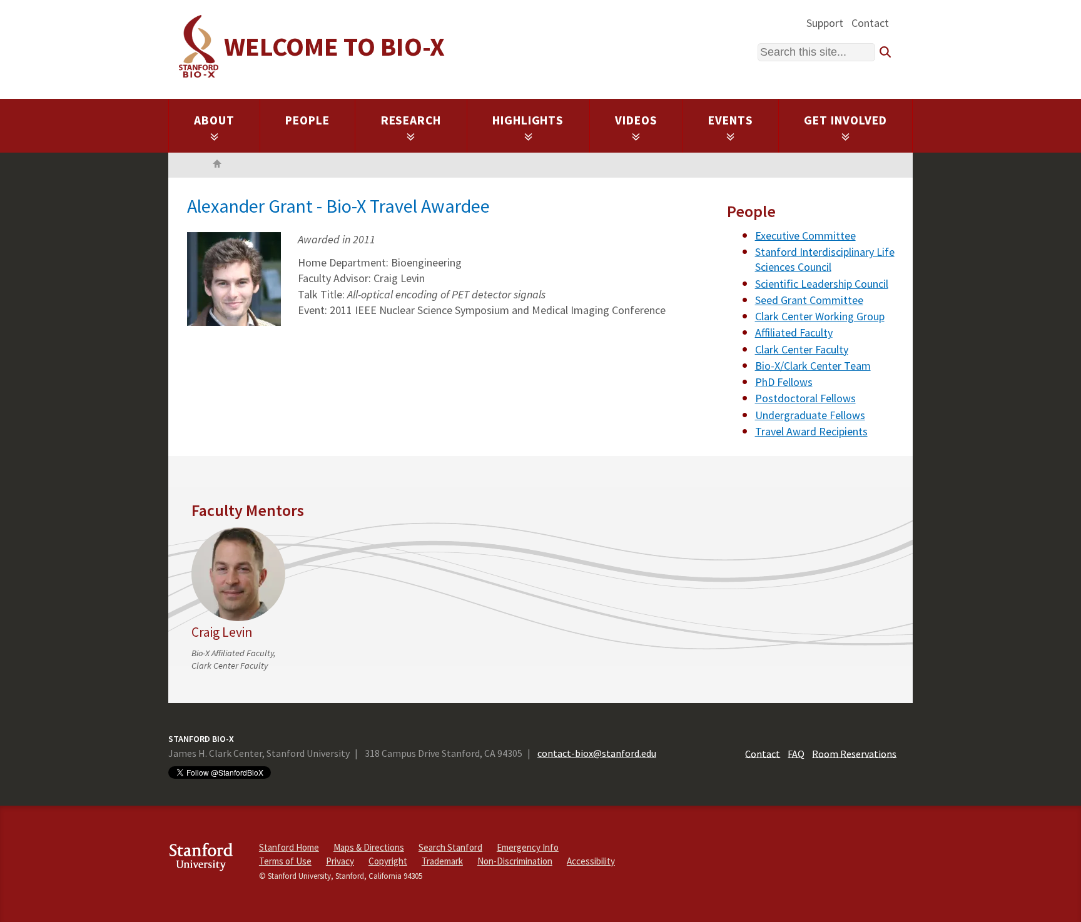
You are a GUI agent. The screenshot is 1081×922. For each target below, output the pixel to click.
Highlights (528, 120)
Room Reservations (854, 753)
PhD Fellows (784, 382)
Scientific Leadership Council (821, 283)
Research (411, 120)
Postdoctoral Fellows (805, 398)
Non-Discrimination (514, 861)
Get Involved (845, 120)
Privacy (340, 861)
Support (824, 23)
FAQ (796, 753)
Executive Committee (805, 235)
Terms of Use (285, 861)
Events (730, 120)
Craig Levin (221, 632)
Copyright (387, 861)
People (307, 120)
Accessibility (591, 861)
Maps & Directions (368, 847)
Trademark (442, 861)
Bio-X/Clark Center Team (813, 365)
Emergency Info (528, 847)
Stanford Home (289, 847)
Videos (636, 120)
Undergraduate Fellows (810, 415)
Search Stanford (450, 847)
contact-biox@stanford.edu (596, 753)
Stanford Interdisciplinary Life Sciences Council (825, 259)
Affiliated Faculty (794, 332)
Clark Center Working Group (820, 316)
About (214, 120)
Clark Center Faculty (801, 349)
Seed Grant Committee (809, 300)
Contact (870, 23)
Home (217, 165)
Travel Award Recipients (811, 431)
